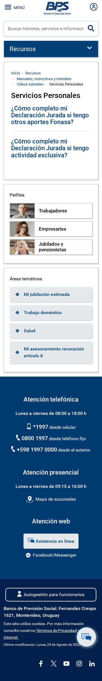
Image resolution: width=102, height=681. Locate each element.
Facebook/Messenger (54, 555)
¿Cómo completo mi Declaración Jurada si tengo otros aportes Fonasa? (50, 115)
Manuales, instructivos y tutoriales (44, 79)
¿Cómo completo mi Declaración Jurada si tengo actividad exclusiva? (50, 148)
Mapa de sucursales (55, 499)
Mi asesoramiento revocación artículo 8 (54, 352)
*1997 (40, 426)
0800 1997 (35, 438)
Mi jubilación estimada (47, 294)
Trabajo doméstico (43, 312)
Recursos (33, 73)
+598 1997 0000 (37, 449)
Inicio (15, 73)
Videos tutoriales (30, 84)
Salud (29, 330)
